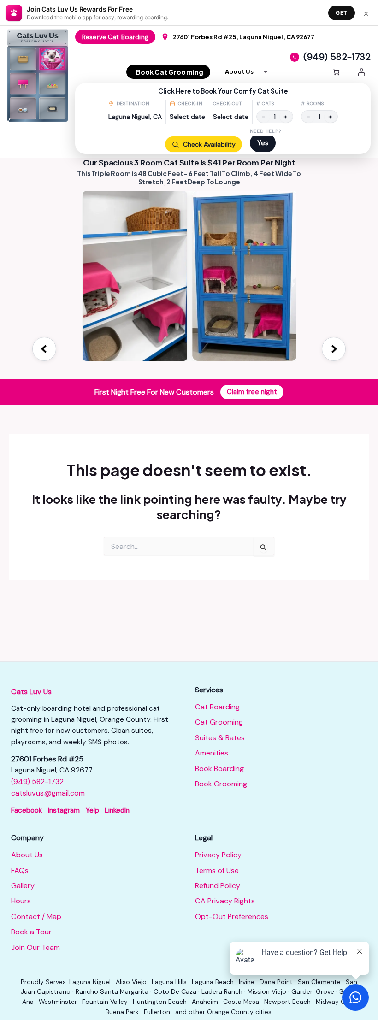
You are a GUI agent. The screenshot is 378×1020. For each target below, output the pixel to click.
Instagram (64, 810)
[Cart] (336, 72)
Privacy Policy (218, 855)
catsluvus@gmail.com (48, 793)
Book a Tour (31, 932)
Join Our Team (35, 947)
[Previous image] (44, 349)
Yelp (92, 810)
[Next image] (334, 349)
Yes (262, 143)
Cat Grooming (219, 722)
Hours (21, 901)
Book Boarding (219, 768)
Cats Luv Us (31, 691)
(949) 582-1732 (37, 781)
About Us (27, 855)
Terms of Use (217, 870)
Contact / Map (36, 916)
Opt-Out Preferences (231, 916)
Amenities (211, 753)
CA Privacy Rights (225, 901)
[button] (223, 118)
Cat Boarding (217, 707)
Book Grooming (221, 784)
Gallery (23, 885)
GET (342, 12)
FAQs (20, 870)
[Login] (361, 72)
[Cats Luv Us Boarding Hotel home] (41, 75)
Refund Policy (217, 885)
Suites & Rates (220, 738)
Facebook (26, 810)
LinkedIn (117, 810)
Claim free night (252, 391)
